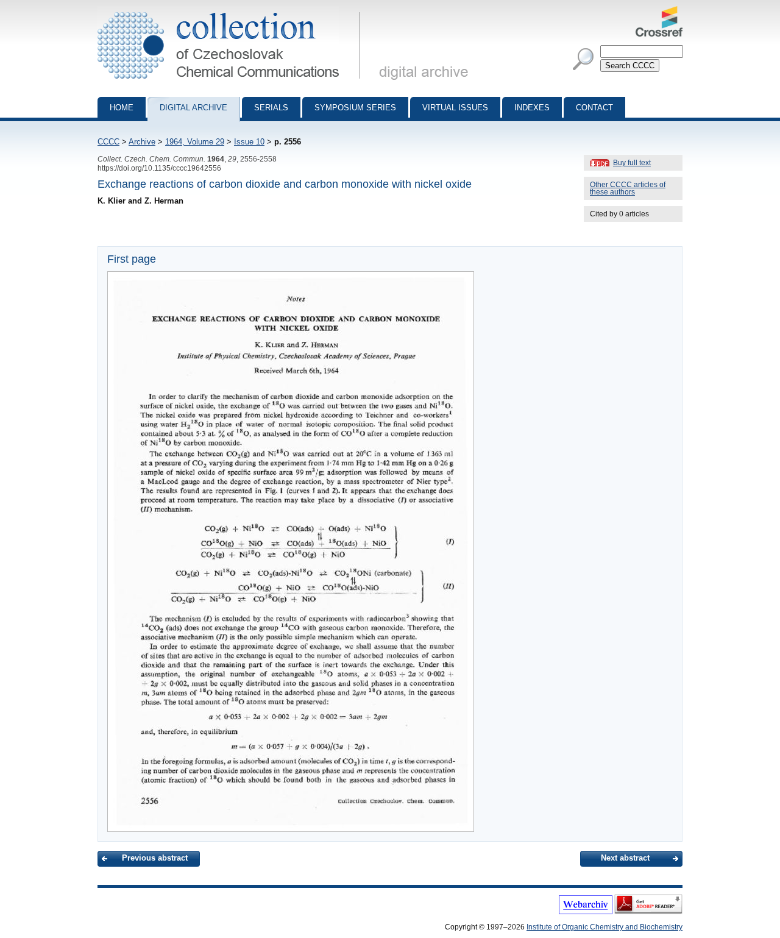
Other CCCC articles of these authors (627, 188)
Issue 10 (249, 141)
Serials (271, 107)
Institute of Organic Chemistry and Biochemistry (604, 927)
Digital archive (193, 107)
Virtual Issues (455, 107)
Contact (594, 107)
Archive (142, 141)
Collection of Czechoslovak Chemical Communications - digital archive (232, 11)
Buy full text (632, 162)
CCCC (108, 141)
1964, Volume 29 (194, 141)
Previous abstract (155, 857)
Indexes (532, 107)
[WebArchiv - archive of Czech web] (585, 911)
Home (121, 107)
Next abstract (625, 857)
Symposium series (355, 107)
